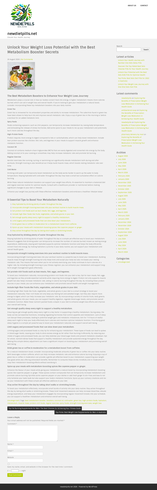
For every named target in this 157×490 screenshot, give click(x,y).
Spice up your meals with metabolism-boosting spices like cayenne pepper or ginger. (47, 227)
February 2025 (124, 216)
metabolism (12, 403)
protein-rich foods (37, 403)
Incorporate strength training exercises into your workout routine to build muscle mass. (48, 207)
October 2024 (123, 229)
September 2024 (125, 232)
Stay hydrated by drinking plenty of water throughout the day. (37, 204)
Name (10, 444)
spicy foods (64, 403)
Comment (12, 424)
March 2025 (123, 212)
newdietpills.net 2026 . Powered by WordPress (78, 487)
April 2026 (122, 169)
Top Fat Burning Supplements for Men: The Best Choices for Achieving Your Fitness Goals (45, 408)
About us (132, 5)
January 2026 (123, 179)
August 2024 (123, 235)
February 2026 (124, 176)
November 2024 (124, 226)
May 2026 (122, 166)
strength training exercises (81, 403)
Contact (144, 5)
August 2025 (123, 196)
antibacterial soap (128, 110)
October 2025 (123, 189)
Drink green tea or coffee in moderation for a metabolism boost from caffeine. (44, 224)
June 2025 (122, 202)
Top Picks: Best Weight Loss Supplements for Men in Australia (81, 412)
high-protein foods (90, 401)
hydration (102, 401)
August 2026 (123, 156)
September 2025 (125, 192)
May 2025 (122, 206)
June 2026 (122, 163)
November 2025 (124, 186)
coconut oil (59, 401)
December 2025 (124, 182)
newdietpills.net (22, 33)
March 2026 (123, 173)
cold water (68, 401)
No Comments (27, 59)
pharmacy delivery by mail (132, 134)
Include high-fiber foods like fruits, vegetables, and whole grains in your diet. (43, 214)
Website (10, 457)
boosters (50, 401)
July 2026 (122, 159)
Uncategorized (13, 401)
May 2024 (122, 245)
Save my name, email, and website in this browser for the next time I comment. (40, 467)
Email (10, 451)
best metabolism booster (35, 401)
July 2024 (122, 239)
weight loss (97, 403)
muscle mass (23, 403)
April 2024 (122, 249)
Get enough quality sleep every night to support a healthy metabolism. (41, 217)
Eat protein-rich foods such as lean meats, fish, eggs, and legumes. (39, 211)
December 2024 (124, 222)
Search (119, 46)
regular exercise (52, 403)
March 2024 (123, 252)
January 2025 (123, 219)
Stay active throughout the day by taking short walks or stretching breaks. (42, 231)
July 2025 (122, 199)
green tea (77, 401)
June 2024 (122, 242)
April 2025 (122, 209)
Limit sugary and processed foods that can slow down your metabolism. (41, 221)
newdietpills (126, 98)
